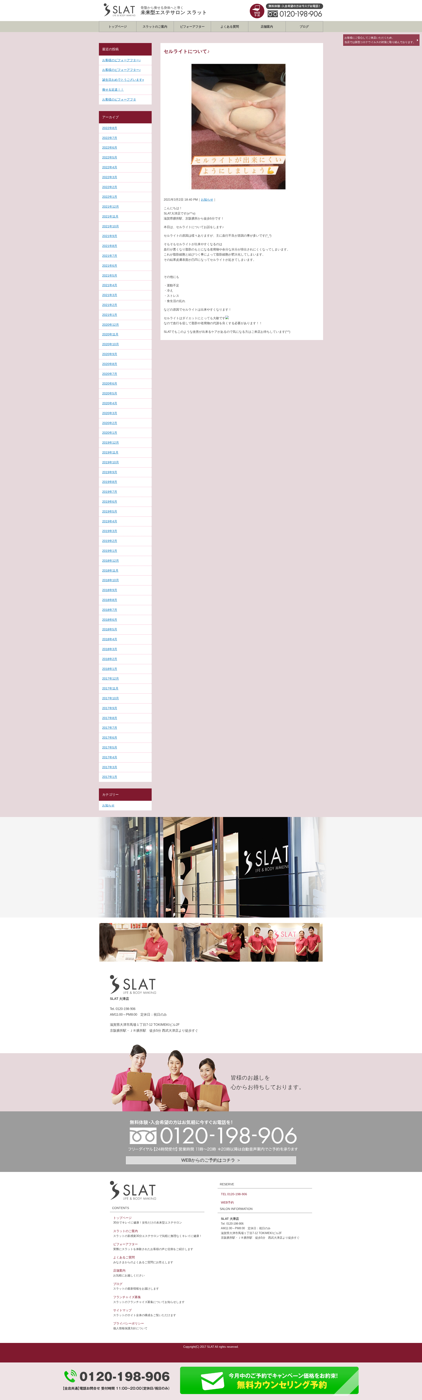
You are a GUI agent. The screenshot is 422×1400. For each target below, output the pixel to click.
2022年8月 (109, 128)
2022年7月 (109, 138)
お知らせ (207, 199)
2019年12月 (110, 442)
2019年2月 (109, 541)
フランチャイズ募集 (127, 1297)
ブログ (304, 26)
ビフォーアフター (192, 26)
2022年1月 (109, 196)
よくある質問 (229, 26)
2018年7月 (109, 610)
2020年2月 (109, 423)
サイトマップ (122, 1310)
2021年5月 (109, 275)
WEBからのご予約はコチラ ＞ (211, 1160)
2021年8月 (109, 246)
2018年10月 (110, 580)
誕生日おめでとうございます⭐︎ (123, 79)
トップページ (117, 26)
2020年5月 (109, 393)
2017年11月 (110, 688)
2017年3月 (109, 767)
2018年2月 (109, 659)
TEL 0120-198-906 (234, 1194)
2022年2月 (109, 187)
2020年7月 (109, 374)
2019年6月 (109, 501)
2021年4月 (109, 285)
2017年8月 (109, 718)
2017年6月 (109, 737)
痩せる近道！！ (113, 89)
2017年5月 (109, 747)
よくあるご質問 (124, 1257)
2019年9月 (109, 472)
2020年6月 (109, 383)
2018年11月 (110, 570)
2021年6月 (109, 265)
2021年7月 (109, 255)
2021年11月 (110, 216)
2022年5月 (109, 157)
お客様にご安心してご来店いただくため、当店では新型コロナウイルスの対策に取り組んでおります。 (380, 40)
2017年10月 (110, 698)
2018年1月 (109, 669)
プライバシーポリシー (128, 1323)
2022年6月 (109, 147)
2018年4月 (109, 639)
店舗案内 (267, 26)
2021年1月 (109, 315)
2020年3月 (109, 413)
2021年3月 (109, 295)
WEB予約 (227, 1202)
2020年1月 (109, 432)
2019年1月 (109, 550)
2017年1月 (109, 777)
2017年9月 (109, 708)
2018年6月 (109, 619)
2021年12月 (110, 206)
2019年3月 (109, 531)
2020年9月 (109, 354)
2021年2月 (109, 305)
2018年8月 (109, 600)
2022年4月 (109, 167)
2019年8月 (109, 482)
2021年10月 (110, 226)
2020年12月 (110, 324)
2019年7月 (109, 491)
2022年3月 (109, 177)
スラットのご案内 (155, 26)
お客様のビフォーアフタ (119, 99)
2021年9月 (109, 236)
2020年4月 (109, 403)
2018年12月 (110, 560)
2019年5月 (109, 511)
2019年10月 (110, 462)
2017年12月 (110, 678)
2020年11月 (110, 334)
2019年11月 (110, 452)
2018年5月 (109, 629)
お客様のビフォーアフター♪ (121, 60)
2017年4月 (109, 757)
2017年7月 (109, 727)
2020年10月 (110, 344)
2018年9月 (109, 590)
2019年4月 (109, 521)
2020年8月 (109, 364)
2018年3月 (109, 649)
